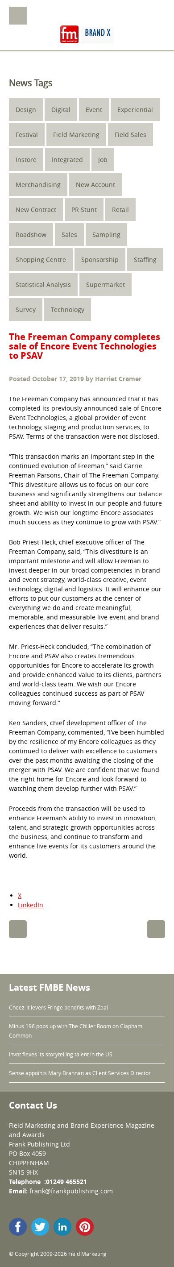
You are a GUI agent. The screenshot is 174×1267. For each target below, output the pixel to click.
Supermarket (105, 284)
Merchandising (38, 184)
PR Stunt (84, 209)
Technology (67, 309)
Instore (26, 159)
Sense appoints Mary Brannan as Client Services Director (80, 1072)
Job (103, 159)
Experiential (135, 109)
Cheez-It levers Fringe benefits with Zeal (58, 1007)
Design (26, 109)
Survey (26, 309)
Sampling (106, 234)
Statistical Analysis (43, 284)
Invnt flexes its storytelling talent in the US (60, 1054)
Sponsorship (100, 259)
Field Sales (130, 134)
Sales (69, 234)
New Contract (36, 209)
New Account (95, 184)
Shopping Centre (41, 259)
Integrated (67, 159)
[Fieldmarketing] (87, 35)
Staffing (145, 259)
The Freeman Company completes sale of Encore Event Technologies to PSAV (84, 346)
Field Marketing (76, 134)
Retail (120, 209)
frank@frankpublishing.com (71, 1191)
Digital (60, 109)
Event (94, 109)
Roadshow (31, 234)
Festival (27, 134)
